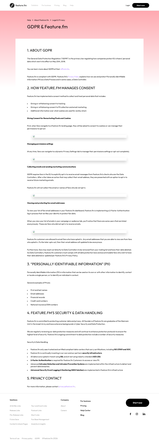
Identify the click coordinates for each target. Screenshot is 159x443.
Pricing (57, 5)
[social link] (130, 414)
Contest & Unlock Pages (19, 424)
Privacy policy (27, 438)
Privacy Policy (73, 76)
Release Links (15, 410)
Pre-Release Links (16, 415)
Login (128, 5)
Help (72, 5)
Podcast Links (36, 410)
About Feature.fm (41, 20)
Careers (64, 410)
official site (65, 69)
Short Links (35, 415)
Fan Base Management (40, 419)
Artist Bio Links (15, 406)
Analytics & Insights (38, 424)
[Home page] (18, 5)
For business (46, 5)
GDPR (37, 438)
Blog (64, 5)
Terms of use (14, 438)
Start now (141, 5)
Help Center (85, 410)
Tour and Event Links (39, 406)
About (63, 406)
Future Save (14, 419)
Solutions (34, 5)
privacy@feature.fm (67, 386)
